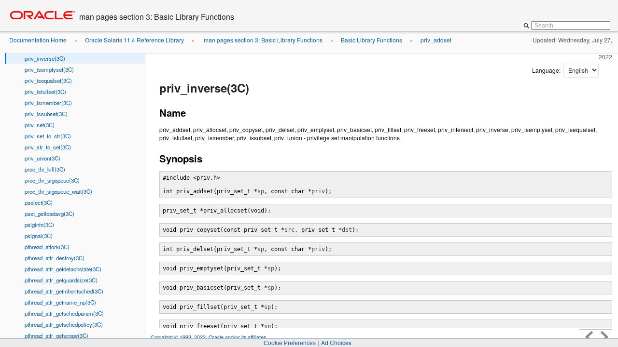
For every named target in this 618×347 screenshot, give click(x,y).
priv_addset (436, 40)
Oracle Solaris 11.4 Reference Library (134, 40)
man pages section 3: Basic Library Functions (262, 40)
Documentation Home (38, 40)
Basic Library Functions (371, 40)
